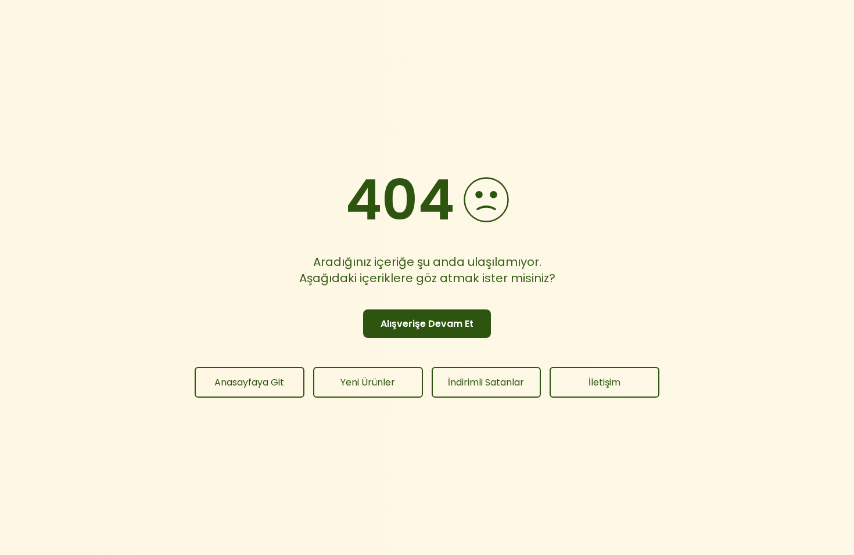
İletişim (604, 382)
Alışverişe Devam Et (427, 323)
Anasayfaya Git (249, 382)
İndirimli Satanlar (486, 382)
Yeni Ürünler (367, 382)
